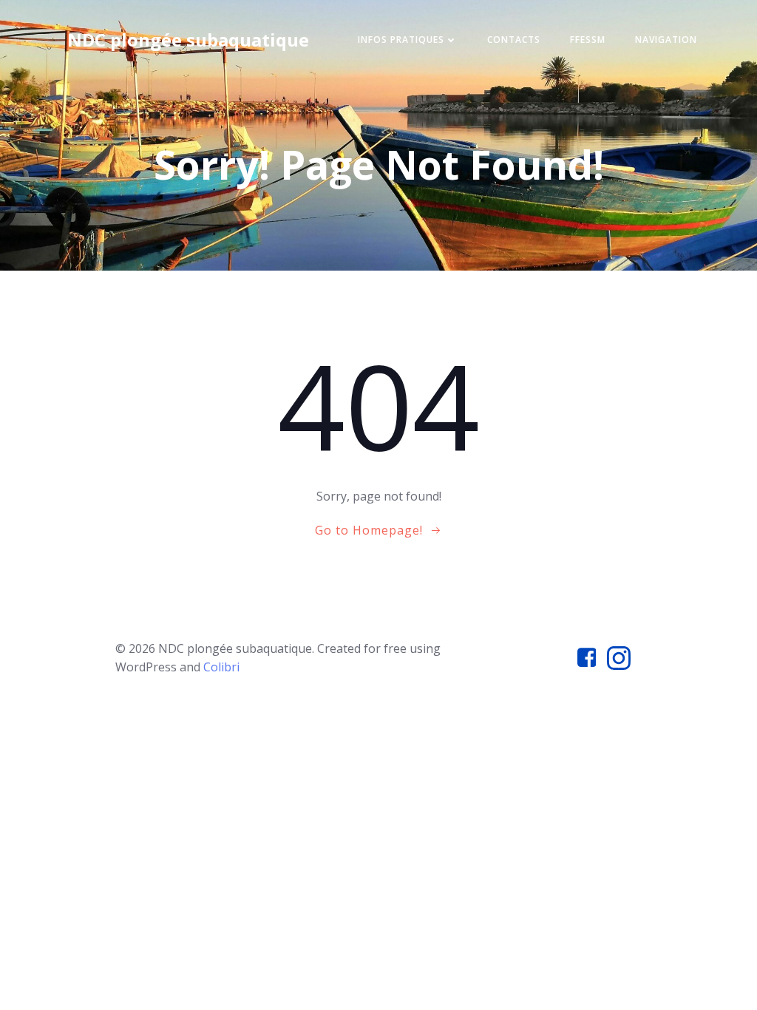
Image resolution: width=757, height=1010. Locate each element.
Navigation (666, 39)
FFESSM (587, 39)
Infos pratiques (401, 39)
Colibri (221, 667)
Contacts (513, 39)
